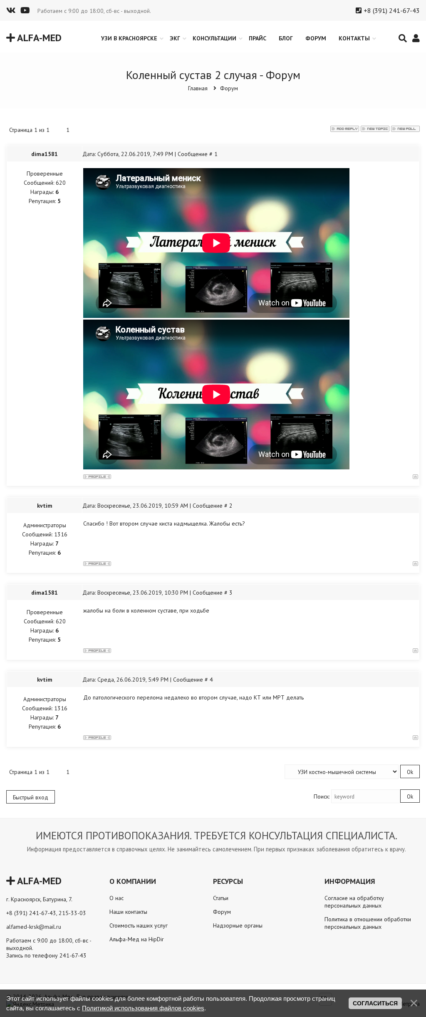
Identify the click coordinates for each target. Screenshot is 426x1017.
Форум (229, 88)
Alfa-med (38, 37)
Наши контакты (128, 911)
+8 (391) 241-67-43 (392, 10)
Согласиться (375, 1003)
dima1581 (44, 154)
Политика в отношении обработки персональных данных (367, 922)
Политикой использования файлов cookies (143, 1008)
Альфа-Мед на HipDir (136, 939)
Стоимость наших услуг (138, 925)
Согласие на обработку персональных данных (354, 901)
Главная (198, 88)
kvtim (44, 505)
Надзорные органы (238, 925)
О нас (116, 898)
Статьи (220, 898)
